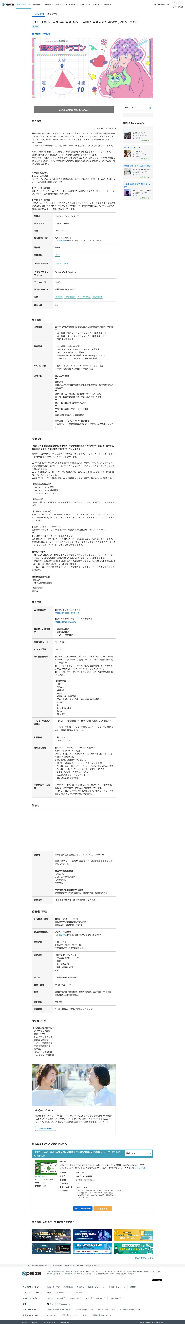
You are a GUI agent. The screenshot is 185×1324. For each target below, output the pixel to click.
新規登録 (180, 7)
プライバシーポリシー (48, 1322)
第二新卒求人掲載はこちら (130, 1309)
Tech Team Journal (55, 1298)
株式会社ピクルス (41, 34)
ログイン (174, 7)
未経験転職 (68, 1287)
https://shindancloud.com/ (67, 612)
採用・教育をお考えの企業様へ (59, 1309)
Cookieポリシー (64, 1322)
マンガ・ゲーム (77, 1292)
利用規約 (34, 1322)
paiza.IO (99, 1298)
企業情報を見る (45, 1128)
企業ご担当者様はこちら (161, 4)
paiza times (74, 1298)
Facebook (64, 1304)
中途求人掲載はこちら (85, 1309)
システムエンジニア (132, 147)
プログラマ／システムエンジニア (137, 165)
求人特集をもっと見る (144, 1258)
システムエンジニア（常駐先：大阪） (137, 185)
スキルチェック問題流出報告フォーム (96, 1315)
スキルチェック (61, 1292)
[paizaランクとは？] (150, 107)
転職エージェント (95, 1287)
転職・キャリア (53, 1287)
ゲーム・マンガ (85, 4)
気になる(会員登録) (83, 1208)
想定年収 (62, 240)
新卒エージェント (116, 1287)
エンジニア (128, 129)
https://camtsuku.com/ (66, 621)
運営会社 (24, 1322)
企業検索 (133, 1287)
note (87, 1298)
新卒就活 (80, 1287)
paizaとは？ (108, 4)
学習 (49, 1292)
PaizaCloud (114, 1298)
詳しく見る (141, 1167)
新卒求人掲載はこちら (107, 1309)
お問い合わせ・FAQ (69, 1315)
